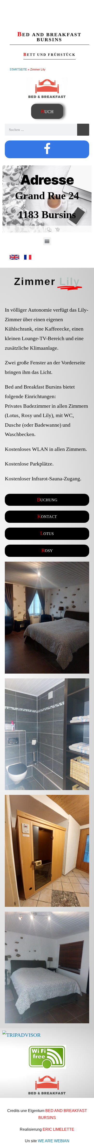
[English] (14, 260)
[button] (47, 241)
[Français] (28, 260)
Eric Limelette (58, 1129)
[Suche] (83, 130)
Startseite (18, 69)
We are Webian (53, 1141)
